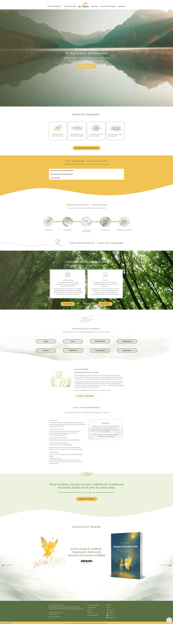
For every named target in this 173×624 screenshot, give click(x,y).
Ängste (46, 341)
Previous (7, 565)
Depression (73, 350)
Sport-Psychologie (92, 615)
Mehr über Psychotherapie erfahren (86, 148)
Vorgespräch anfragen (86, 66)
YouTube (110, 615)
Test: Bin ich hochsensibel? (85, 396)
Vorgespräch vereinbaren (86, 499)
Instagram (111, 612)
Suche (108, 607)
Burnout (46, 350)
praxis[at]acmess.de (54, 616)
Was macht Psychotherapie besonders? (61, 174)
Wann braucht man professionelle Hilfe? (61, 170)
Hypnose (89, 610)
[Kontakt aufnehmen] (169, 620)
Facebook (111, 617)
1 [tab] (84, 598)
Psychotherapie (91, 607)
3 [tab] (88, 598)
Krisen (73, 341)
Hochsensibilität (100, 341)
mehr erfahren (67, 304)
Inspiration (90, 612)
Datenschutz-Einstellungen (6, 623)
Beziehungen (127, 350)
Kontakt (109, 605)
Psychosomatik (100, 350)
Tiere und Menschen (92, 605)
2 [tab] (86, 598)
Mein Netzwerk (111, 610)
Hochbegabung (127, 341)
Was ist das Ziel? (55, 178)
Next (165, 565)
